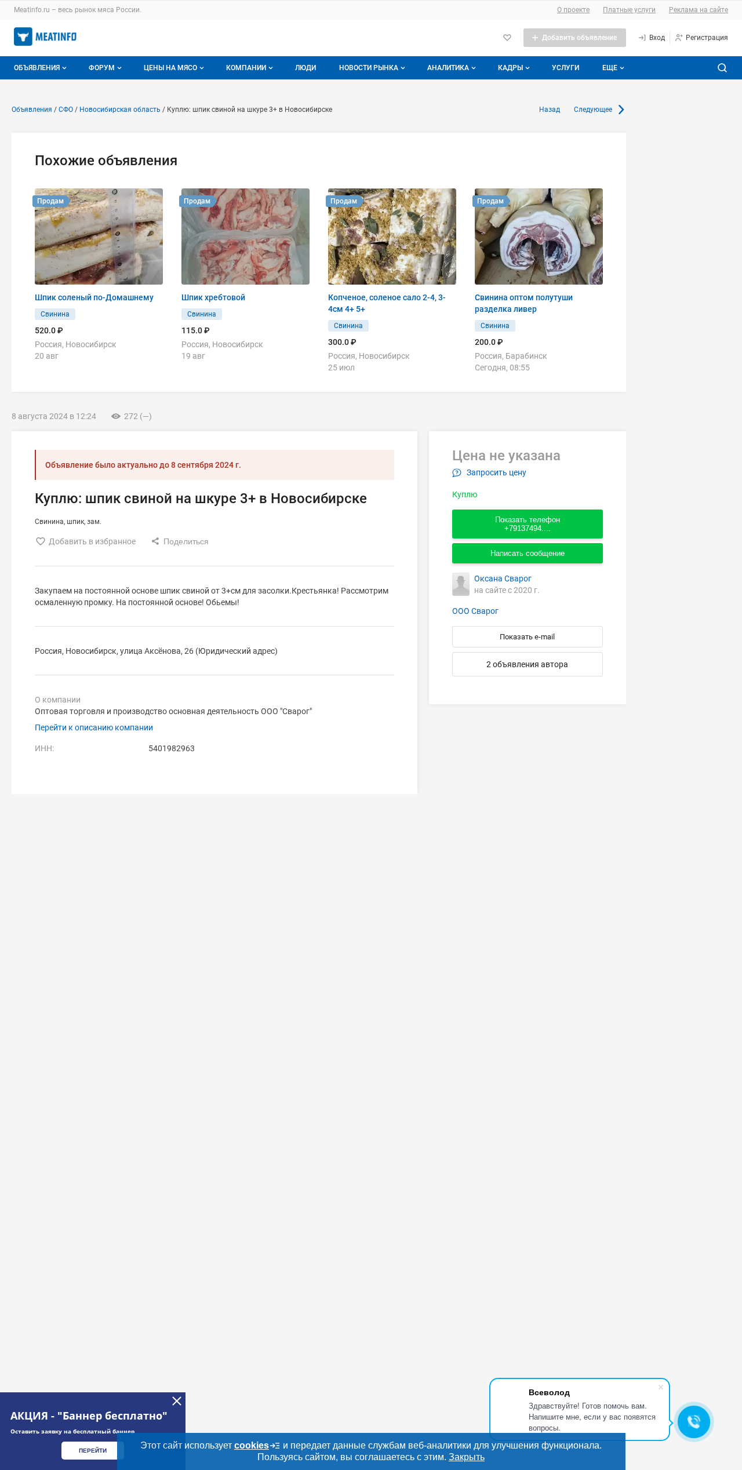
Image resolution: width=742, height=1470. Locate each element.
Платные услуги (629, 10)
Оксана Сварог (503, 578)
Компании (246, 68)
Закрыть (467, 1457)
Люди (305, 68)
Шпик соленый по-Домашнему (94, 297)
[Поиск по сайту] (722, 67)
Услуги (565, 68)
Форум (102, 68)
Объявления (37, 68)
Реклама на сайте (698, 10)
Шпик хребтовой (213, 297)
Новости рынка (368, 68)
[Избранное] (507, 37)
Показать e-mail (527, 636)
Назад (549, 109)
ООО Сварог (475, 611)
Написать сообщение (527, 553)
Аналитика (448, 68)
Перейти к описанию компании (94, 727)
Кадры (510, 68)
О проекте (573, 10)
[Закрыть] (177, 1401)
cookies (251, 1445)
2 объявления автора (527, 664)
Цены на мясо (170, 68)
